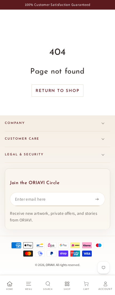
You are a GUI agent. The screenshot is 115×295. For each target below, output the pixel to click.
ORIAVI (50, 265)
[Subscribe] (98, 199)
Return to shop (57, 91)
